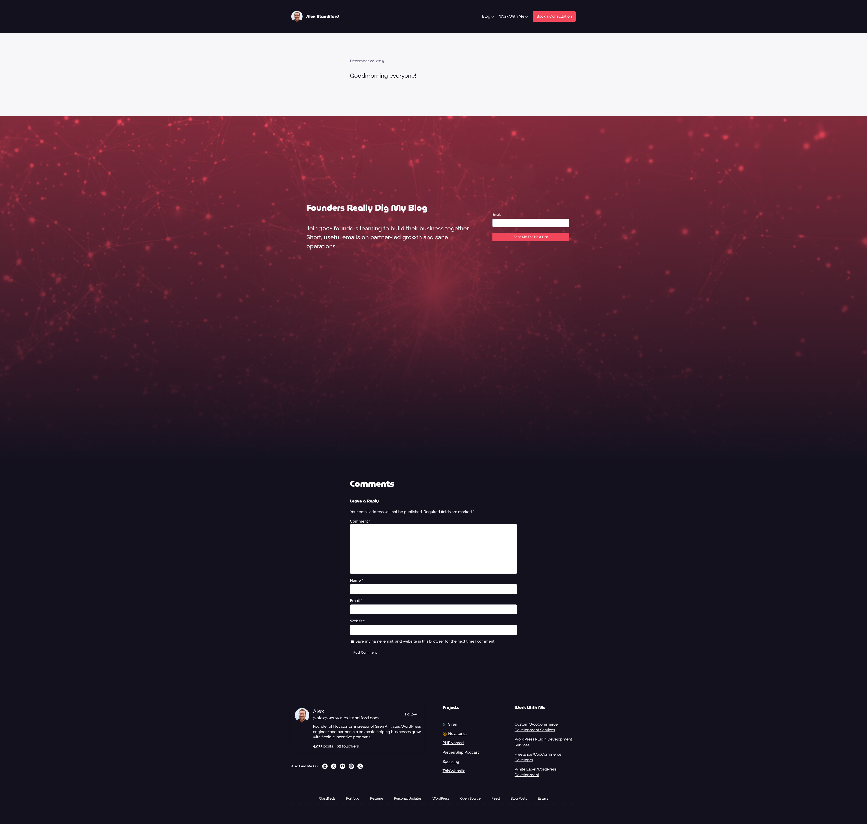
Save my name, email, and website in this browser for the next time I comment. (425, 641)
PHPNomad (453, 743)
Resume (376, 798)
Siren (452, 724)
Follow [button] (411, 714)
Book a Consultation (554, 16)
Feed (496, 798)
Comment (360, 521)
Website (357, 621)
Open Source (470, 798)
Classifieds (327, 798)
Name (356, 580)
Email (496, 214)
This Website (454, 770)
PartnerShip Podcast (461, 752)
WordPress (440, 798)
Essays (543, 798)
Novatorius (457, 733)
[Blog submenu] (492, 16)
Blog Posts (518, 798)
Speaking (451, 761)
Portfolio (352, 798)
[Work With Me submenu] (526, 16)
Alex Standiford (322, 16)
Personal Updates (408, 798)
